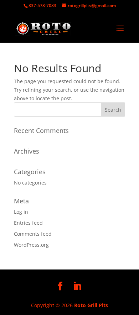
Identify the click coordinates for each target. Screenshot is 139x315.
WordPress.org (31, 244)
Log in (21, 211)
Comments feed (33, 233)
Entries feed (28, 222)
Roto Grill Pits (91, 305)
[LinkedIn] (77, 286)
